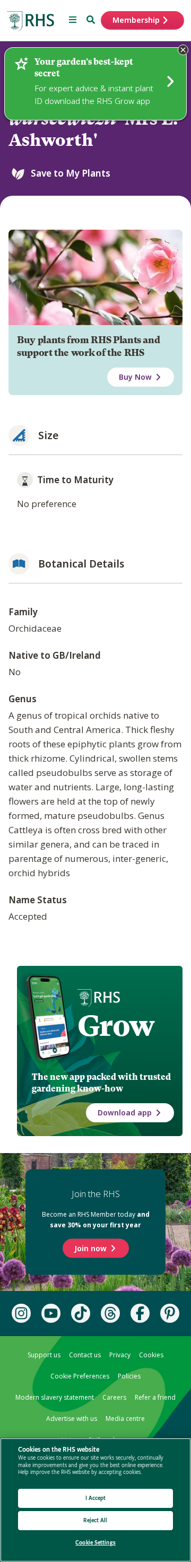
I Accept (95, 1498)
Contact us (85, 1354)
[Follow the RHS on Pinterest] (169, 1313)
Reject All (95, 1520)
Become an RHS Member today (96, 1219)
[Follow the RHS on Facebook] (140, 1313)
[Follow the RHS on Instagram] (21, 1313)
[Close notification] (183, 50)
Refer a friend (155, 1397)
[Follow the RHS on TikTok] (80, 1313)
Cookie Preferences (79, 1376)
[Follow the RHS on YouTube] (50, 1313)
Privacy (120, 1354)
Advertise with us (71, 1418)
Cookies (151, 1354)
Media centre (125, 1418)
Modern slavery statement (54, 1397)
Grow (115, 1026)
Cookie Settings (95, 1542)
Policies (129, 1376)
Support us (44, 1354)
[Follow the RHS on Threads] (110, 1313)
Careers (114, 1397)
